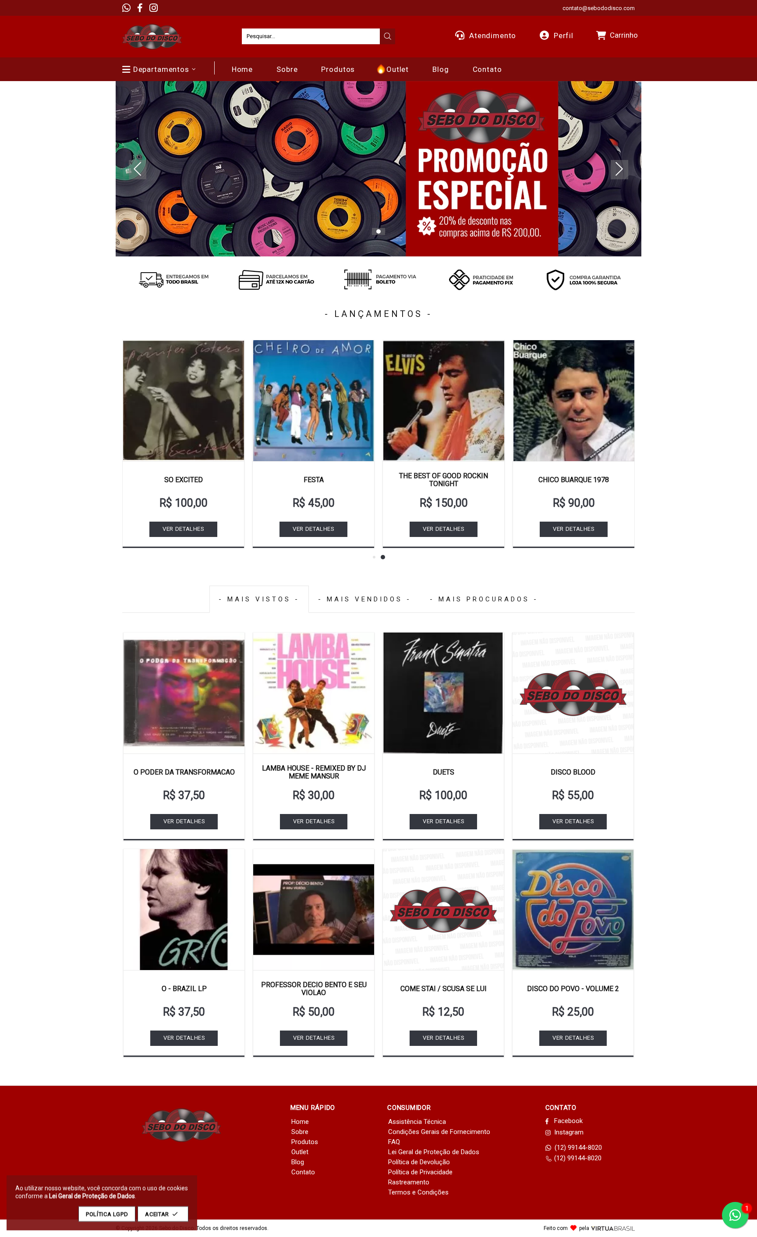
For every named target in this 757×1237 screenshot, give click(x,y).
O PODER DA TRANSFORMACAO (184, 772)
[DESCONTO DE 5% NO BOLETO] (378, 280)
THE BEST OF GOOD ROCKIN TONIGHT (443, 480)
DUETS (443, 772)
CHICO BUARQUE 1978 (573, 480)
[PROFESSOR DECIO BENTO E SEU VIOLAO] (313, 909)
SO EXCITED (183, 480)
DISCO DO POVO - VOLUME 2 (573, 989)
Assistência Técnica (417, 1122)
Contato (303, 1172)
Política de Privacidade (420, 1172)
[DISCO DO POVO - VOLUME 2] (573, 909)
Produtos (304, 1142)
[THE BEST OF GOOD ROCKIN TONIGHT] (443, 400)
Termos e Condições (418, 1192)
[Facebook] (140, 8)
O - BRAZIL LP (184, 989)
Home (300, 1122)
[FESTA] (313, 400)
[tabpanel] (378, 168)
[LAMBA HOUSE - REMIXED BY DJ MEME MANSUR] (313, 693)
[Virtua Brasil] (613, 1228)
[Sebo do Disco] (152, 36)
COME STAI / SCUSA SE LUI (443, 989)
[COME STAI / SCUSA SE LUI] (443, 909)
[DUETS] (443, 693)
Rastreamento (408, 1182)
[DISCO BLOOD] (573, 693)
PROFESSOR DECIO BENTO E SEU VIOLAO (314, 989)
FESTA (314, 480)
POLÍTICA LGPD (107, 1214)
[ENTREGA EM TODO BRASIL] (173, 280)
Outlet (299, 1152)
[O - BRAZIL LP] (184, 909)
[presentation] (387, 36)
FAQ (394, 1142)
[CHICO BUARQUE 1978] (573, 400)
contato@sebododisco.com (598, 8)
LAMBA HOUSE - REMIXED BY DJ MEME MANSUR (314, 772)
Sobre (299, 1132)
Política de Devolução (419, 1162)
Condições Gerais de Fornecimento (439, 1132)
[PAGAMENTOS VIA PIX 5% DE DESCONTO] (481, 280)
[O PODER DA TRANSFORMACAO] (184, 693)
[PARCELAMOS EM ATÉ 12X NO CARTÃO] (276, 280)
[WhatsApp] (126, 8)
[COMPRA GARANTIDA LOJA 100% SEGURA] (583, 280)
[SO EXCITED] (183, 400)
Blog (297, 1162)
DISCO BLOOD (573, 772)
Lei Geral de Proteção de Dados (433, 1152)
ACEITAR (157, 1214)
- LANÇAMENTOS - (378, 314)
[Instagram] (153, 8)
